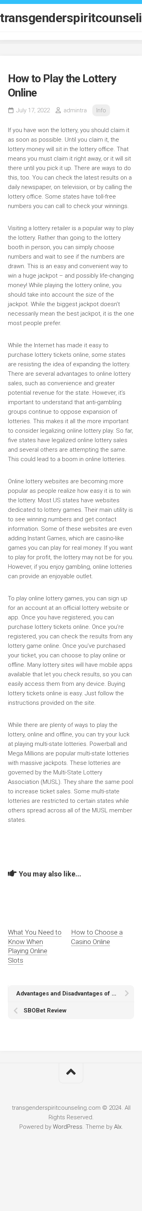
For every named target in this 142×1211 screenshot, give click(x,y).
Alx (117, 1126)
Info (101, 110)
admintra (75, 110)
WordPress (67, 1126)
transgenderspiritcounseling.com (71, 17)
